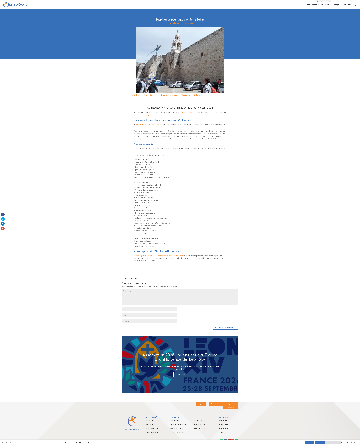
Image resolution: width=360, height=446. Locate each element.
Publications (347, 5)
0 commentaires (188, 23)
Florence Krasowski (169, 364)
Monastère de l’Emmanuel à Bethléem (149, 124)
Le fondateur (150, 420)
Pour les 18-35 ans (199, 420)
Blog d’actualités (223, 424)
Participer (336, 5)
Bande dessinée (223, 428)
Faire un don (216, 404)
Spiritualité (149, 424)
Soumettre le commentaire (225, 327)
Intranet (201, 404)
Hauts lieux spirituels (152, 428)
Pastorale (178, 23)
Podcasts (221, 432)
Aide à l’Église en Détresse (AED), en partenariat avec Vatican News (159, 255)
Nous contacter (231, 405)
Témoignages (174, 420)
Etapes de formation (176, 432)
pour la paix (147, 115)
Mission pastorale (175, 428)
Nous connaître (312, 5)
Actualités (185, 364)
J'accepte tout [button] (320, 443)
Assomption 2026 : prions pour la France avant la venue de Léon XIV (180, 357)
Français (321, 1)
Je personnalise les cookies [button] (333, 443)
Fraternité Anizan (199, 428)
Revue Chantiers (223, 420)
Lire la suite (180, 374)
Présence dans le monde (178, 424)
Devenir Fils (325, 5)
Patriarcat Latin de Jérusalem (191, 112)
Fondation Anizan (199, 424)
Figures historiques (152, 432)
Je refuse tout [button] (309, 443)
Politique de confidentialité (349, 443)
